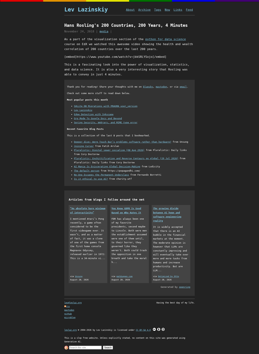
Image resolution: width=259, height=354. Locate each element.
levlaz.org (70, 330)
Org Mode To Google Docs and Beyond (98, 118)
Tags (157, 9)
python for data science (165, 39)
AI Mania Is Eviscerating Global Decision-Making (107, 166)
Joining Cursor (84, 146)
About (130, 9)
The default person (86, 170)
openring (184, 287)
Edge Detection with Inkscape (93, 114)
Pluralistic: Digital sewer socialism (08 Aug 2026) (109, 150)
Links (178, 9)
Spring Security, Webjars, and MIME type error (105, 122)
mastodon (161, 86)
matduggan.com (124, 276)
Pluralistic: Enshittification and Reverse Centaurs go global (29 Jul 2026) (126, 158)
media (104, 31)
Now (167, 9)
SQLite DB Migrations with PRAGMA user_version (105, 106)
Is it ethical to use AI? (91, 179)
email (183, 86)
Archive (144, 9)
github (68, 314)
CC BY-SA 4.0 (143, 330)
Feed (189, 9)
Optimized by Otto (168, 276)
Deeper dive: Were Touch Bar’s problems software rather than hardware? (122, 142)
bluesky (148, 86)
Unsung (78, 276)
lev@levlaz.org (73, 303)
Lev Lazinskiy (86, 9)
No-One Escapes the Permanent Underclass (101, 174)
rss (68, 306)
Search (108, 347)
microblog (69, 317)
